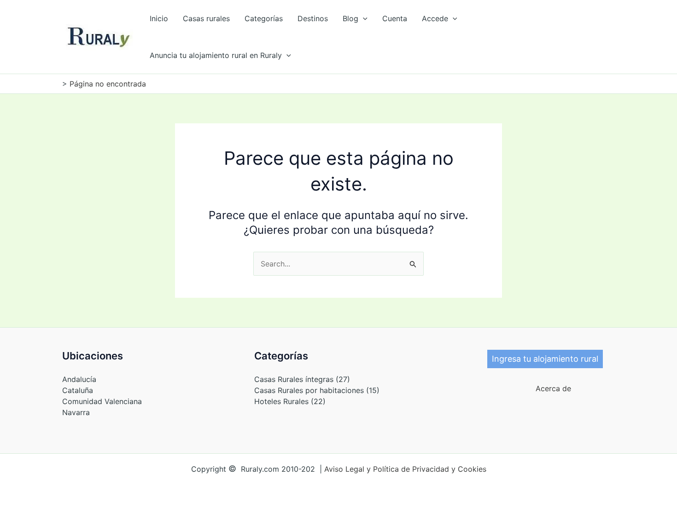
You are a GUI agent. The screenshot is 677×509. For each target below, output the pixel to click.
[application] (363, 18)
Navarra (76, 412)
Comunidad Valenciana (102, 401)
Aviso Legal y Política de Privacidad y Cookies (405, 469)
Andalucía (79, 379)
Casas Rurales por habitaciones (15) (316, 390)
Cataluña (77, 390)
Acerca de (550, 388)
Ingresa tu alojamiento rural (545, 359)
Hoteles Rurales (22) (290, 401)
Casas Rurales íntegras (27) (302, 379)
